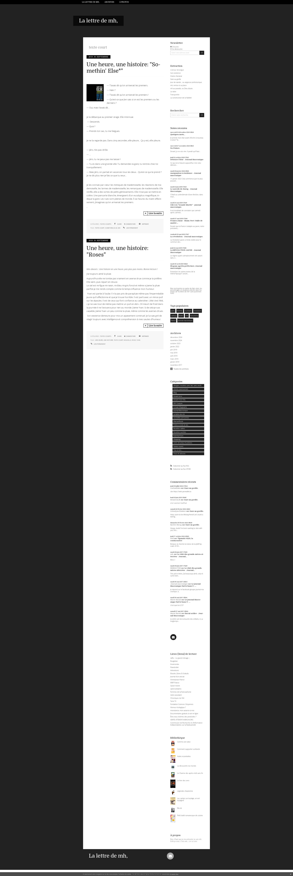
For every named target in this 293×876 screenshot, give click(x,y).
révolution (197, 311)
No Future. (175, 148)
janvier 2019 (174, 362)
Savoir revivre (175, 686)
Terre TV (173, 701)
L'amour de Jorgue (177, 70)
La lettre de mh (179, 414)
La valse (173, 91)
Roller (181, 316)
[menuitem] (92, 2)
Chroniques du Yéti (177, 698)
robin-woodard (176, 695)
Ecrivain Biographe (180, 407)
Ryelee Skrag (176, 525)
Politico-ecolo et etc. (181, 425)
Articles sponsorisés (180, 389)
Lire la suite (155, 213)
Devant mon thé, (179, 400)
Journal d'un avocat (177, 676)
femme (179, 311)
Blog (175, 393)
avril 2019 (173, 356)
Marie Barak (175, 600)
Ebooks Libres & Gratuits (179, 673)
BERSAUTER (175, 568)
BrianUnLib (175, 500)
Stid (172, 538)
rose (134, 340)
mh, (172, 554)
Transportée (174, 95)
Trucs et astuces (179, 453)
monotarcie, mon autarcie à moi (182, 710)
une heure (99, 340)
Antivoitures (174, 670)
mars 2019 (174, 359)
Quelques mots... (177, 134)
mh (119, 228)
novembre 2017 (176, 365)
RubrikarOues (178, 436)
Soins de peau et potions (182, 443)
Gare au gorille (175, 79)
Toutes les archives (181, 369)
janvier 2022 (174, 347)
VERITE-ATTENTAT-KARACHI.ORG (181, 720)
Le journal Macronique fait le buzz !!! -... (185, 585)
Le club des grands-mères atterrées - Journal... (187, 555)
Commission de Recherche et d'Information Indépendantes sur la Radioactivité (186, 724)
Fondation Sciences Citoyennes (181, 704)
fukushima (194, 316)
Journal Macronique (180, 410)
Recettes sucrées (179, 432)
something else (111, 228)
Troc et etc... (177, 450)
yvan (138, 340)
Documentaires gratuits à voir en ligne (184, 713)
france (173, 320)
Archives (109, 2)
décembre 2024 (176, 337)
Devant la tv (177, 396)
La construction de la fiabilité (181, 98)
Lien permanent (132, 228)
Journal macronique (179, 584)
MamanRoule (178, 421)
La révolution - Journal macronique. (186, 237)
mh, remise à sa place (178, 85)
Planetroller (174, 667)
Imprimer (145, 224)
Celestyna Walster (178, 511)
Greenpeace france (177, 680)
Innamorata (174, 664)
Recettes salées (179, 428)
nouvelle (127, 340)
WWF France (174, 683)
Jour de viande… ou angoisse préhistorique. (186, 82)
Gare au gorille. (191, 488)
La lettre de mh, (90, 2)
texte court (99, 228)
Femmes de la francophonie (180, 692)
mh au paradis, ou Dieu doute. (181, 88)
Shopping (176, 439)
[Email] (173, 637)
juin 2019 (173, 350)
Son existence (175, 73)
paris (173, 311)
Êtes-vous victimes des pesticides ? (183, 717)
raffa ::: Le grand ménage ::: (180, 658)
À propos (124, 2)
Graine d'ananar (176, 76)
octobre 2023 (175, 343)
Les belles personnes (181, 418)
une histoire (108, 340)
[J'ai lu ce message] (291, 874)
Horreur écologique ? (178, 707)
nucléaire (188, 311)
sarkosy (174, 316)
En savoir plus (174, 874)
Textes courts (105, 224)
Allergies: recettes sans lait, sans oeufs (187, 385)
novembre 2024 (176, 340)
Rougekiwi (174, 661)
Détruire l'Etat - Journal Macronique (186, 160)
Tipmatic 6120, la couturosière (181, 539)
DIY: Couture (177, 403)
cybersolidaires (175, 689)
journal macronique (185, 320)
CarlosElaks (175, 488)
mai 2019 (173, 353)
